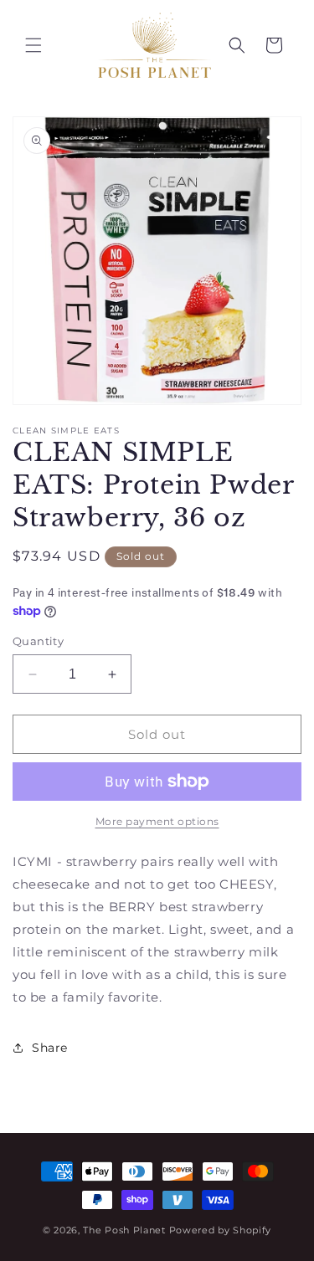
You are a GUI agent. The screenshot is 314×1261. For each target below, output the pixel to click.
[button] (33, 45)
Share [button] (50, 1047)
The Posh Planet (124, 1230)
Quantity (38, 641)
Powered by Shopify (220, 1230)
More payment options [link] (157, 821)
